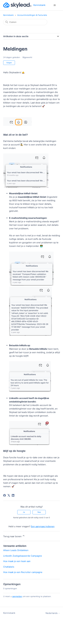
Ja (24, 512)
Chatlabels (8, 566)
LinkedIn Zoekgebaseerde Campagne (22, 555)
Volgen (9, 63)
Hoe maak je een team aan (16, 561)
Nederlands (52, 613)
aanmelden (17, 596)
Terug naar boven (12, 536)
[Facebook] (4, 495)
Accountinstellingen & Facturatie (32, 15)
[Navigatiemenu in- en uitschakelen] (55, 5)
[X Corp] (8, 495)
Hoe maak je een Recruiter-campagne (22, 572)
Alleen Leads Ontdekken (15, 550)
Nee (39, 512)
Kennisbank (8, 15)
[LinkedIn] (13, 495)
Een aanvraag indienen (43, 526)
